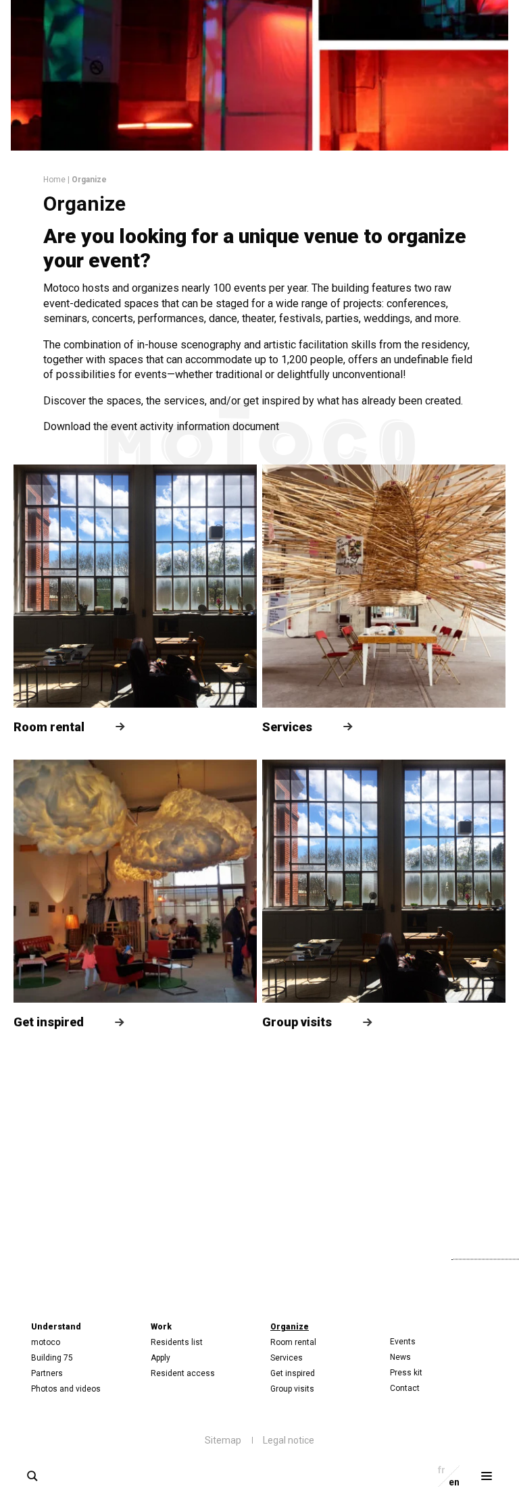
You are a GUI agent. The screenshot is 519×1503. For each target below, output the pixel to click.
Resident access (183, 1373)
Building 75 (52, 1358)
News (400, 1357)
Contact (405, 1388)
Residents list (177, 1342)
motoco (45, 1342)
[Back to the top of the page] (382, 1256)
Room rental (293, 1342)
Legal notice (288, 1440)
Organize (289, 1326)
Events (403, 1341)
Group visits (292, 1389)
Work (161, 1326)
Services (286, 1358)
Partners (47, 1373)
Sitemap (223, 1440)
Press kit (406, 1372)
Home (54, 179)
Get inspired (292, 1373)
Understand (56, 1326)
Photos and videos (66, 1389)
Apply (160, 1358)
